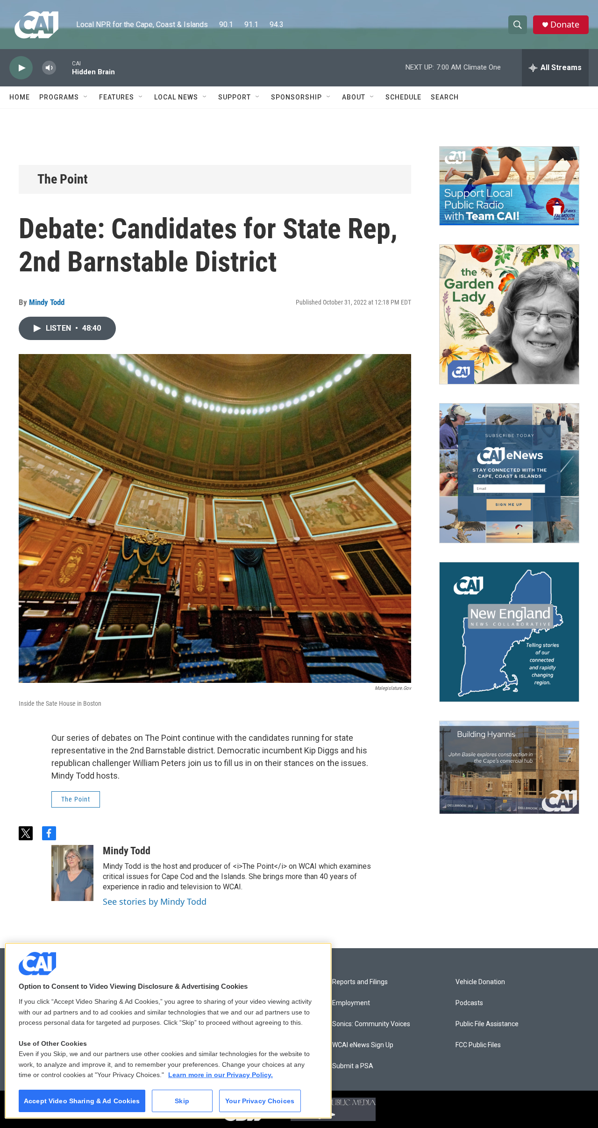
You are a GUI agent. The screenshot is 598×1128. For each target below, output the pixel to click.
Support (234, 97)
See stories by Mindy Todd (154, 901)
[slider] (64, 67)
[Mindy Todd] (72, 873)
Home (19, 97)
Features (116, 97)
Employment (351, 1003)
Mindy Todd (46, 302)
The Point (62, 179)
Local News (176, 97)
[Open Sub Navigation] (86, 97)
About (353, 97)
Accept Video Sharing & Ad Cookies (82, 1101)
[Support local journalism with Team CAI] (509, 186)
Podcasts (469, 1003)
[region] (168, 1031)
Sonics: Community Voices (371, 1024)
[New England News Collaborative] (509, 632)
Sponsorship (296, 97)
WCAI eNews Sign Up (362, 1045)
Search (445, 97)
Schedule (403, 97)
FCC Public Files (478, 1045)
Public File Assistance (487, 1024)
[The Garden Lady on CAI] (509, 314)
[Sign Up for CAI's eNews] (509, 473)
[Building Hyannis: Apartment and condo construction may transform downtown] (509, 767)
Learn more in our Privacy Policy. (220, 1074)
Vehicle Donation (480, 982)
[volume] (49, 67)
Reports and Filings (360, 982)
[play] (21, 68)
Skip (182, 1101)
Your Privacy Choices (259, 1101)
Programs (59, 97)
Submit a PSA (352, 1066)
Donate (564, 24)
